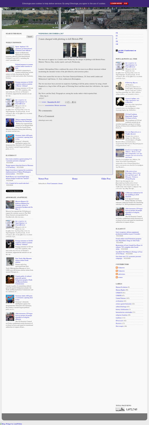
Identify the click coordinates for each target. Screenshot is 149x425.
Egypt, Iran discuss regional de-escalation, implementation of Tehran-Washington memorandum (19, 172)
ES (117, 36)
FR (117, 33)
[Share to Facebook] (73, 102)
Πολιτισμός (120, 326)
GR (117, 44)
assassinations (49, 105)
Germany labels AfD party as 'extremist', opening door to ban (24, 137)
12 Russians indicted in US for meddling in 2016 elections (134, 194)
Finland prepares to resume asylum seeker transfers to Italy (24, 66)
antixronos (121, 274)
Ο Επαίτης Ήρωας (131, 83)
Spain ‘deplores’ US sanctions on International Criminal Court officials (23, 48)
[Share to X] (70, 102)
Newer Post (43, 178)
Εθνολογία (119, 320)
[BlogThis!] (68, 102)
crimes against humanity (124, 304)
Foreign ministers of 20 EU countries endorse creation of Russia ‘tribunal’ (24, 84)
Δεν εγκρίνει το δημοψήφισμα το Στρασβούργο (21, 102)
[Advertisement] (74, 204)
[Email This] (66, 102)
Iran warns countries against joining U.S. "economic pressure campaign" (19, 160)
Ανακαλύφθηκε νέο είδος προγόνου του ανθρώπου (132, 100)
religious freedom (121, 315)
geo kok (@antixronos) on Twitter (127, 51)
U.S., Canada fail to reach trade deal (17, 183)
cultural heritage (121, 306)
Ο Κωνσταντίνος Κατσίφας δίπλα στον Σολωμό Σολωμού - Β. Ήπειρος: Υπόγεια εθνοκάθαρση (133, 175)
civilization (119, 301)
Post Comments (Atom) (55, 183)
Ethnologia (74, 11)
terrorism (63, 105)
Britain (57, 105)
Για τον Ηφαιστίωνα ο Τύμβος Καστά (133, 133)
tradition (118, 318)
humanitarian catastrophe (124, 312)
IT (116, 38)
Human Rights (120, 290)
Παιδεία (119, 323)
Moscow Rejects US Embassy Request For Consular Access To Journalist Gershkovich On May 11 (24, 205)
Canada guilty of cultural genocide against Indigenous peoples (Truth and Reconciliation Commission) (23, 280)
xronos (120, 277)
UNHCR (118, 295)
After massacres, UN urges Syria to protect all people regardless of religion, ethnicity (23, 316)
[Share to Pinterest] (75, 102)
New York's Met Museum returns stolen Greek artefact (23, 260)
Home (75, 178)
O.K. (125, 3)
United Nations (121, 298)
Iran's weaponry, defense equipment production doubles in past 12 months (128, 233)
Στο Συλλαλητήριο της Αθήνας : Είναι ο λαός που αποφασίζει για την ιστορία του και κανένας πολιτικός (134, 153)
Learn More (116, 3)
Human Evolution (121, 287)
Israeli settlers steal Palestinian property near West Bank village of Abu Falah (128, 239)
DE (117, 41)
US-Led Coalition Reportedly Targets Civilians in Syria (131, 116)
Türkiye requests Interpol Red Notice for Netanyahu (23, 120)
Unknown (121, 268)
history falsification (122, 309)
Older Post (106, 178)
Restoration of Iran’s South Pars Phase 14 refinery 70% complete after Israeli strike (129, 247)
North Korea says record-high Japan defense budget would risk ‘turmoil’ (17, 177)
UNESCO (119, 293)
